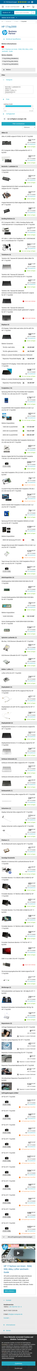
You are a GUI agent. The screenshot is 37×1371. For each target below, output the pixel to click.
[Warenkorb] (33, 6)
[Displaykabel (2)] (18, 92)
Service (8, 1330)
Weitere (8, 69)
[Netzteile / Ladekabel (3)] (18, 87)
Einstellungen (18, 1368)
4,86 (17, 2)
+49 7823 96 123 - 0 (15, 1307)
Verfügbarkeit (10, 114)
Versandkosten (31, 144)
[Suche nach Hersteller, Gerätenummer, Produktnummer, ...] (33, 12)
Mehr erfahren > (10, 1291)
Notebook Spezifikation (13, 39)
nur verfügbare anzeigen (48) (16, 119)
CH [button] (28, 6)
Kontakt (8, 1300)
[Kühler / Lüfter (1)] (18, 90)
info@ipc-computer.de (15, 1314)
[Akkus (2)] (18, 89)
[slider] (4, 106)
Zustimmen (18, 1363)
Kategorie (9, 80)
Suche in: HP (7, 12)
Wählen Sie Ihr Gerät (8, 18)
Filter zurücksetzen (19, 124)
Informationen (10, 1325)
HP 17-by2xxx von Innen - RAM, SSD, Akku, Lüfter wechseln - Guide (17, 50)
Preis (7, 99)
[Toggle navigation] (3, 6)
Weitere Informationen (8, 1358)
